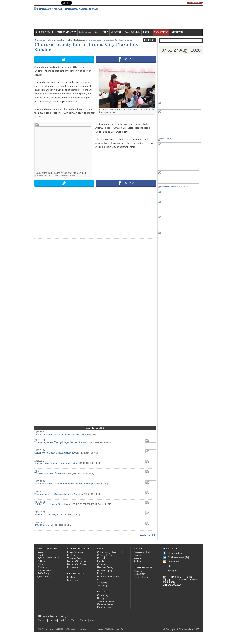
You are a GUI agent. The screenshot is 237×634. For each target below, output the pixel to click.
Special (83, 620)
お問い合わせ (71, 629)
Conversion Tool (142, 552)
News (97, 32)
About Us (138, 571)
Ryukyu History (105, 607)
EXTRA (147, 32)
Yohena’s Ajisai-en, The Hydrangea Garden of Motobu (61, 442)
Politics (41, 561)
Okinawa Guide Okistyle (53, 616)
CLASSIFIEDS (161, 32)
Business (42, 567)
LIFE (105, 32)
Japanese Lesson (106, 601)
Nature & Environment (99, 442)
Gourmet (102, 504)
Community (103, 595)
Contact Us (139, 574)
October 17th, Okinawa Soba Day (51, 504)
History (100, 598)
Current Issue (174, 561)
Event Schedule (132, 32)
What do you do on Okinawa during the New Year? (59, 494)
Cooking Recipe (58, 525)
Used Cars (63, 620)
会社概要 (59, 629)
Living (94, 435)
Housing (52, 620)
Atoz (91, 620)
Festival (93, 453)
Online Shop (85, 32)
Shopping (102, 582)
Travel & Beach (75, 558)
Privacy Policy (141, 577)
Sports (40, 555)
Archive (137, 561)
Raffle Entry (43, 573)
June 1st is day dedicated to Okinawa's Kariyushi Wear (62, 435)
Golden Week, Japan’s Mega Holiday (52, 453)
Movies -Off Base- (76, 564)
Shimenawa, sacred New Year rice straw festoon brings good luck (67, 483)
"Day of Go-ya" (41, 525)
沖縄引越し (110, 629)
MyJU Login (73, 580)
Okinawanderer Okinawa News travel (50, 40)
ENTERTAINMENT (66, 32)
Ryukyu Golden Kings (48, 557)
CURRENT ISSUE (45, 32)
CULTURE (116, 32)
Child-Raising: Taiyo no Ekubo (112, 552)
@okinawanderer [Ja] (178, 557)
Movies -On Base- (76, 561)
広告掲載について (86, 629)
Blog (170, 566)
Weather (138, 558)
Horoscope (72, 567)
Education (102, 558)
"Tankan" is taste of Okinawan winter (52, 473)
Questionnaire (44, 576)
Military (41, 564)
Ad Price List (195, 3)
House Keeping (104, 570)
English (71, 577)
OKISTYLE (177, 32)
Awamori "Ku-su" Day (45, 515)
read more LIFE (148, 535)
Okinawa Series (105, 604)
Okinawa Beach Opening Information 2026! (55, 463)
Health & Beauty (105, 567)
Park (99, 579)
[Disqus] (95, 284)
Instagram (173, 570)
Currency (138, 555)
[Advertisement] (139, 19)
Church (74, 620)
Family (86, 453)
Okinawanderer (175, 553)
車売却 (120, 629)
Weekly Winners (45, 570)
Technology (103, 585)
